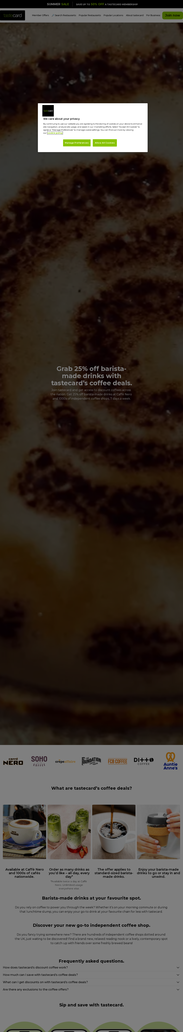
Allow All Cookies (105, 143)
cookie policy (55, 133)
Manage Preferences (77, 143)
